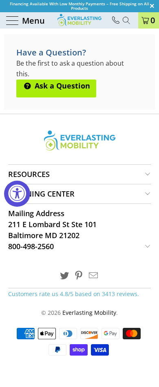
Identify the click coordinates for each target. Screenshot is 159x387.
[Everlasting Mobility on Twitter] (64, 275)
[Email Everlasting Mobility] (94, 275)
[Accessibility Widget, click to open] (17, 194)
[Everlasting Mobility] (79, 20)
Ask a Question (61, 86)
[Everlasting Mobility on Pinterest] (79, 275)
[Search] (129, 20)
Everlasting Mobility (89, 312)
